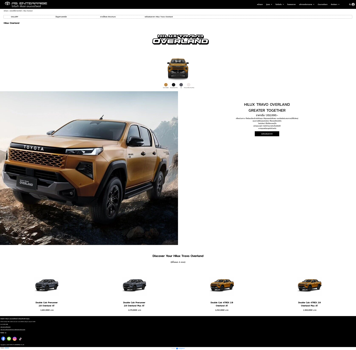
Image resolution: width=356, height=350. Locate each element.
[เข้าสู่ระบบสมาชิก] (353, 4)
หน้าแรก (6, 11)
